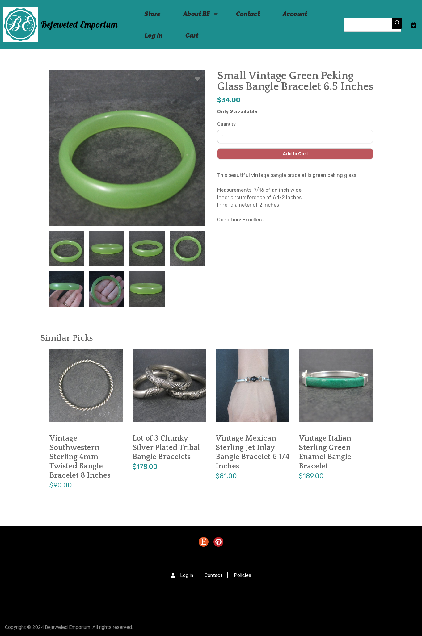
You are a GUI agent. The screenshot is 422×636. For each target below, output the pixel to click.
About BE (192, 17)
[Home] (20, 24)
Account (295, 14)
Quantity (226, 124)
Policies (242, 575)
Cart (191, 35)
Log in (153, 35)
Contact (248, 14)
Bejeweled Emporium (79, 25)
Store (152, 14)
